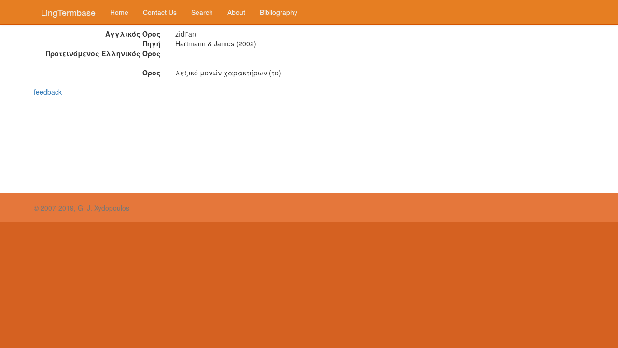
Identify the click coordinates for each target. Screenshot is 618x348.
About (236, 12)
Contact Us (160, 12)
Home (119, 12)
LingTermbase (68, 12)
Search (202, 12)
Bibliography (278, 12)
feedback (48, 92)
